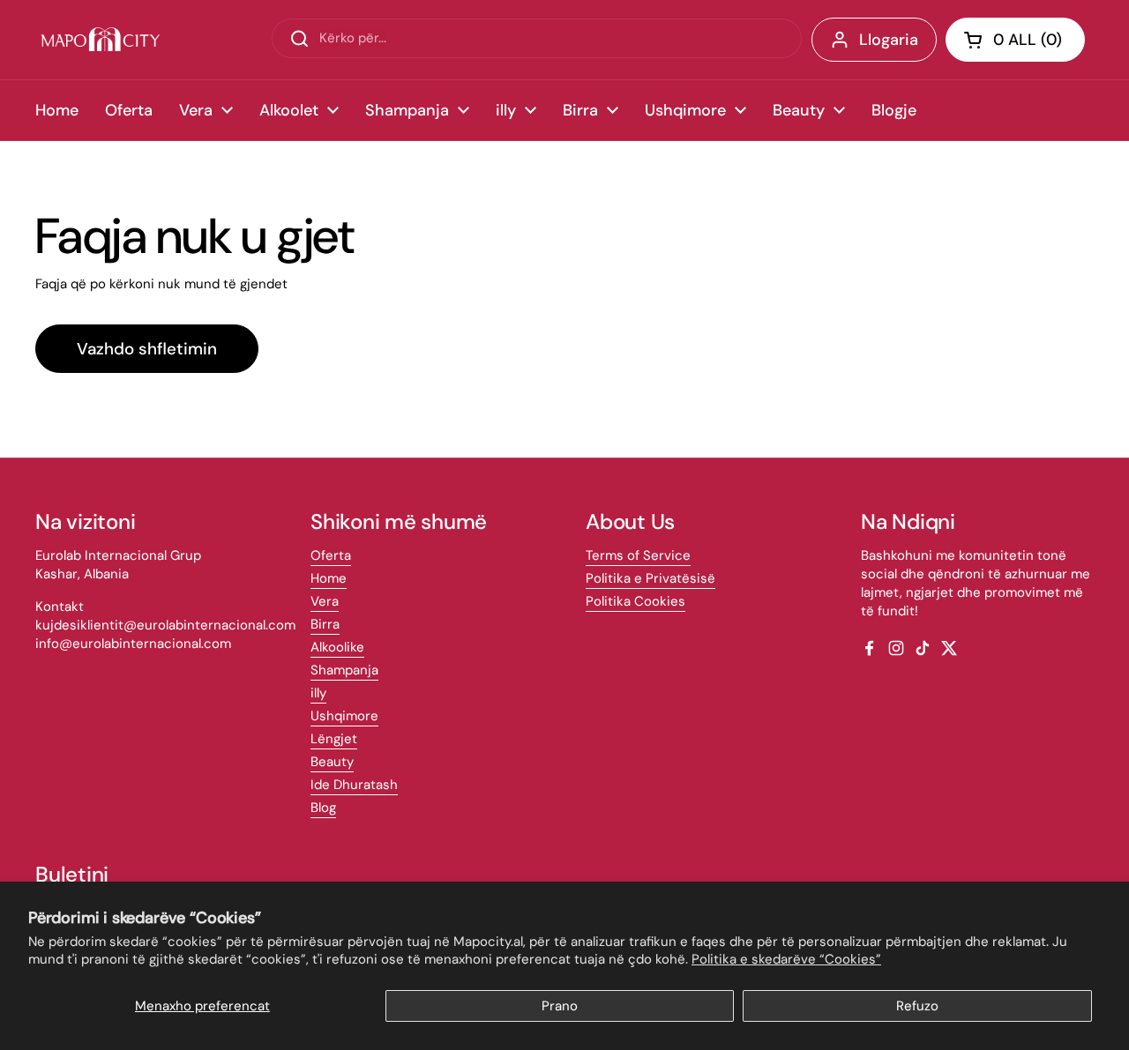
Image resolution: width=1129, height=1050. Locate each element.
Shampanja (344, 670)
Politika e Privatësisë (650, 578)
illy (318, 693)
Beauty (332, 762)
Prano (560, 1006)
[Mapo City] (100, 40)
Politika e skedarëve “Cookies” (786, 959)
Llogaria (888, 39)
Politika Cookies (635, 601)
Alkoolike (337, 647)
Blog (323, 807)
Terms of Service (638, 555)
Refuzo (917, 1006)
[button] (1015, 40)
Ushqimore (344, 716)
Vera (324, 601)
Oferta (330, 555)
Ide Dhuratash (354, 784)
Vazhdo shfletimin (147, 349)
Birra (325, 624)
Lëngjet (333, 739)
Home (328, 578)
